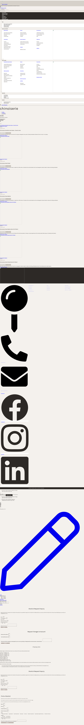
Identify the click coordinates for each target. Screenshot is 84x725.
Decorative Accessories (7, 46)
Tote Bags (38, 45)
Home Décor (6, 39)
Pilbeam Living (2, 128)
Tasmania (21, 713)
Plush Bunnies (38, 65)
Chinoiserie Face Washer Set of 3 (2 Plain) (9, 229)
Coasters (21, 36)
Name (2, 679)
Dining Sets (21, 65)
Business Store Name (4, 634)
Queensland (11, 713)
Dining (21, 30)
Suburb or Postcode (4, 620)
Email (1, 619)
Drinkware (21, 66)
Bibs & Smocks (22, 64)
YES (2, 685)
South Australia (16, 713)
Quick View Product (3, 126)
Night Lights (22, 83)
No (4, 718)
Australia (3, 716)
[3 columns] (1, 120)
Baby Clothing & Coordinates (8, 75)
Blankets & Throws (23, 49)
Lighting (38, 48)
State (2, 712)
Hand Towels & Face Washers (8, 32)
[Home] (42, 503)
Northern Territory (47, 713)
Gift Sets (38, 41)
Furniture (5, 41)
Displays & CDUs (39, 77)
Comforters (5, 79)
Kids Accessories (23, 78)
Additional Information (4, 688)
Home (3, 112)
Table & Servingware (23, 32)
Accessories (39, 30)
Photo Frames (6, 45)
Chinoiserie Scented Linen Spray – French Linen (10, 130)
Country (2, 715)
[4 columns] (2, 120)
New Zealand (8, 716)
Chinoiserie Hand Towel (5, 163)
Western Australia (31, 713)
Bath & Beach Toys (6, 66)
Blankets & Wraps (6, 74)
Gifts (37, 36)
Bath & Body (6, 30)
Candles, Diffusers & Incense (24, 41)
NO (4, 685)
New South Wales (5, 713)
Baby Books (5, 81)
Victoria (25, 713)
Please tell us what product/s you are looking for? (9, 721)
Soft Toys (38, 64)
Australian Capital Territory (39, 713)
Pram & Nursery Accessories (8, 80)
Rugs (21, 75)
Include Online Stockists (4, 684)
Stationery (38, 39)
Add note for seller (3, 601)
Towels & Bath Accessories (8, 64)
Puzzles (38, 70)
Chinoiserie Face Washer (5, 196)
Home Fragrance (23, 39)
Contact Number (3, 618)
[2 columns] (0, 120)
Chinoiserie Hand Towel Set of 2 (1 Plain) (8, 262)
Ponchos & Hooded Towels (8, 65)
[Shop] (42, 504)
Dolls (37, 66)
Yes (2, 718)
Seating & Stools (22, 73)
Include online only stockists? (5, 717)
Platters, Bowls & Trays (7, 47)
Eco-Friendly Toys (39, 71)
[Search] (42, 9)
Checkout (2, 599)
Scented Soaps (6, 36)
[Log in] (42, 505)
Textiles (21, 47)
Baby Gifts (5, 73)
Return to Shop (9, 495)
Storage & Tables (22, 74)
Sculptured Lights (22, 84)
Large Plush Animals (39, 72)
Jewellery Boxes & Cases (40, 32)
